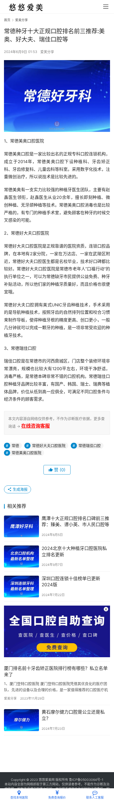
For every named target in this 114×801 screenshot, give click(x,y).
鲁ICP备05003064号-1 (86, 780)
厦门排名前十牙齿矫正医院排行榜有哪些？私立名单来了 (56, 671)
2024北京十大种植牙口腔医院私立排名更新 (74, 551)
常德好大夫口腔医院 (48, 445)
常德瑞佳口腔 (89, 445)
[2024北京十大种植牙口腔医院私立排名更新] (21, 556)
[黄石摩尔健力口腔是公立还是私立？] (21, 720)
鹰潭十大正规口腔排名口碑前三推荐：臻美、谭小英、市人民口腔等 (75, 521)
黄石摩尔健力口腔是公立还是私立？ (73, 715)
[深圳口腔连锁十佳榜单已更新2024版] (21, 587)
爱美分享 (47, 52)
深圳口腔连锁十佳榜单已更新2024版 (71, 582)
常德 (15, 445)
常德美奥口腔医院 (26, 452)
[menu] (105, 6)
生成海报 (20, 489)
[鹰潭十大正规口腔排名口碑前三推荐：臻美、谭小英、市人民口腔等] (21, 527)
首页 (7, 20)
